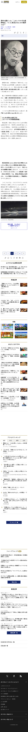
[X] (7, 676)
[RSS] (21, 676)
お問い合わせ (4, 707)
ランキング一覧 (14, 522)
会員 (24, 440)
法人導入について (5, 709)
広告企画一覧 (4, 646)
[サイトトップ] (6, 2)
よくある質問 (4, 701)
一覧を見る (14, 582)
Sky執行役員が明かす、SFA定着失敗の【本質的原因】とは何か (14, 555)
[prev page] (4, 253)
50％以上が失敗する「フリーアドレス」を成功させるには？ (14, 571)
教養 (2, 28)
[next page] (23, 253)
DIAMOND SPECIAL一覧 (8, 642)
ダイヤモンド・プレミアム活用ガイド (9, 691)
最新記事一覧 (14, 633)
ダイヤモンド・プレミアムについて (9, 688)
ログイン (18, 1)
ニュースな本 (7, 28)
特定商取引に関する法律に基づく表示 (9, 696)
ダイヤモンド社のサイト (7, 714)
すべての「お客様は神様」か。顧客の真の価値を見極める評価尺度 (14, 576)
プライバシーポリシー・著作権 (8, 699)
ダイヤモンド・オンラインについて (10, 682)
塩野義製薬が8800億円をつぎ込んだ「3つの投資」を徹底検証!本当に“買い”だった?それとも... (14, 272)
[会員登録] (24, 2)
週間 (17, 440)
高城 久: (8, 27)
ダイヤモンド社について (7, 719)
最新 (4, 440)
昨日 (10, 440)
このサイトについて (5, 686)
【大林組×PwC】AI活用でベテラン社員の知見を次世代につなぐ (14, 561)
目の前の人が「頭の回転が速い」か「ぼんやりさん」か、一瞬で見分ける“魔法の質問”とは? (14, 267)
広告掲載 (3, 704)
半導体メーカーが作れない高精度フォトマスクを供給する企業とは (14, 566)
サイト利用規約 (4, 693)
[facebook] (14, 676)
